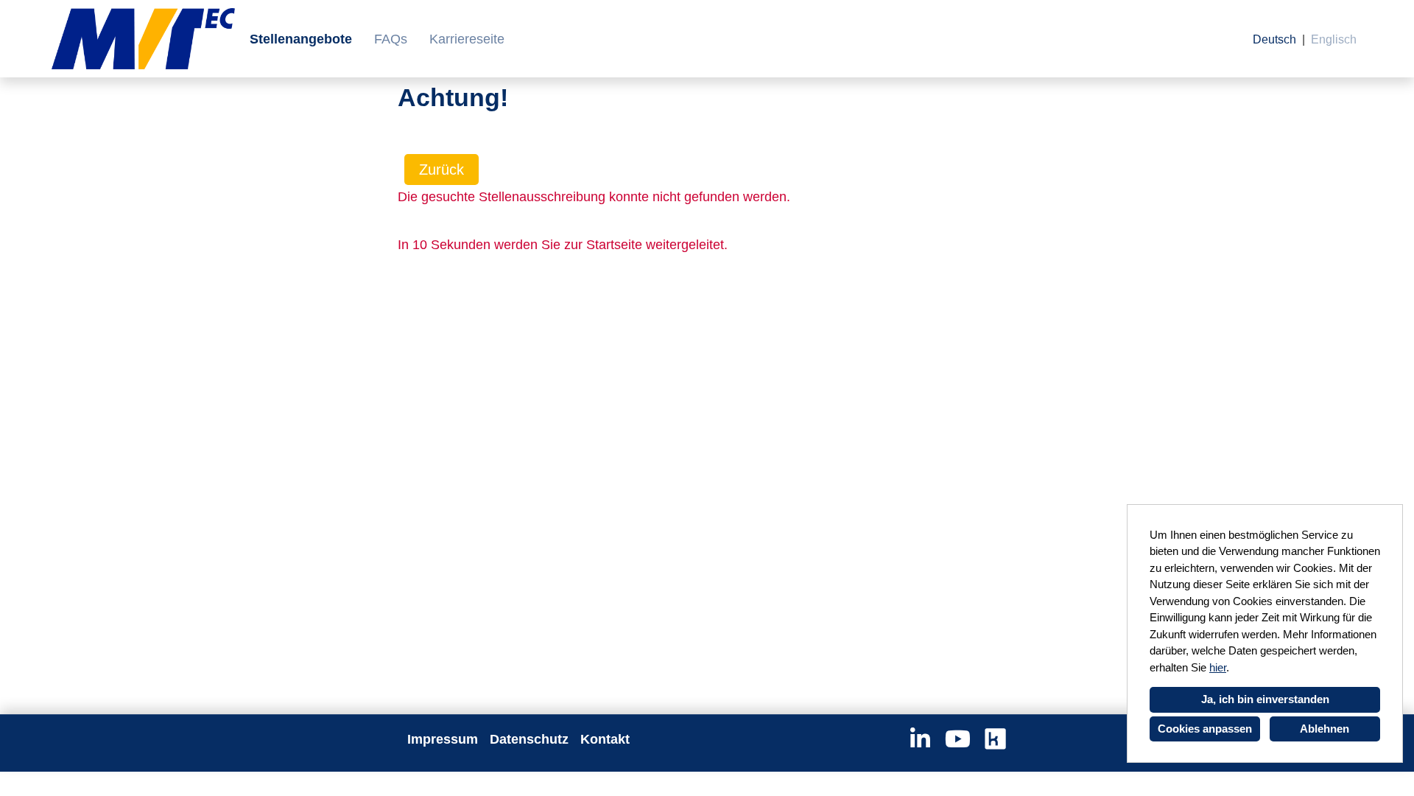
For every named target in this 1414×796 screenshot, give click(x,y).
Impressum (442, 739)
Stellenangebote (301, 39)
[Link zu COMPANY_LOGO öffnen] (143, 38)
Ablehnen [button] (1324, 728)
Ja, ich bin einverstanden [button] (1265, 699)
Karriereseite (466, 39)
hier (1217, 667)
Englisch (1334, 39)
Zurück (441, 169)
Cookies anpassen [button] (1205, 728)
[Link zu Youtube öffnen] (957, 739)
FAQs (390, 39)
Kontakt (605, 739)
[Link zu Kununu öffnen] (995, 739)
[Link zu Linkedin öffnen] (920, 739)
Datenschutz (529, 739)
